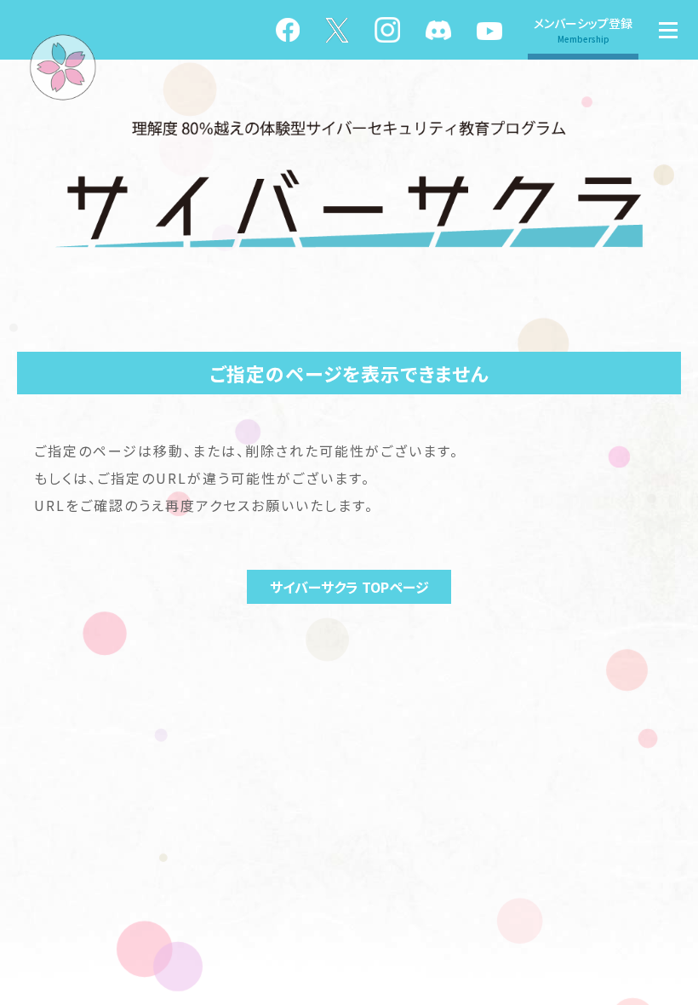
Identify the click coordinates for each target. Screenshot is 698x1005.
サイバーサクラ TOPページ (349, 587)
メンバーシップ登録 (583, 29)
